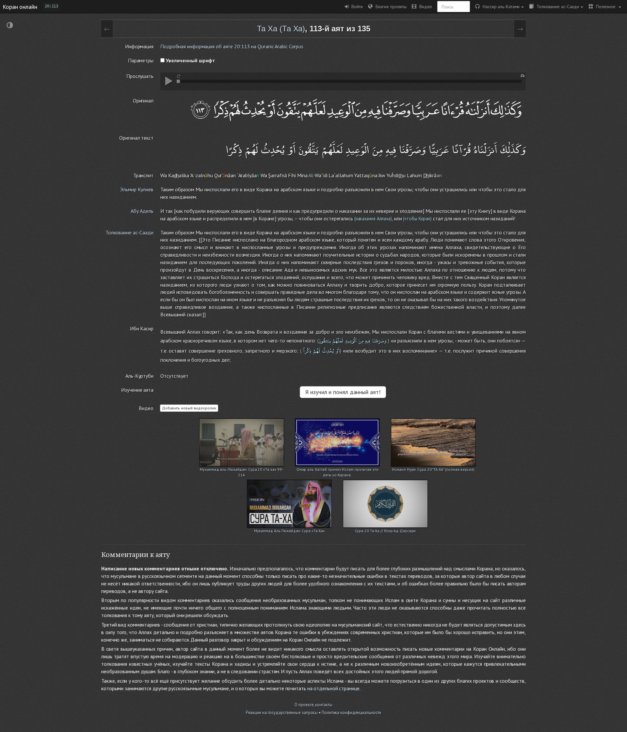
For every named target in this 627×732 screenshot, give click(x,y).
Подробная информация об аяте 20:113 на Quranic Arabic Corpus (231, 46)
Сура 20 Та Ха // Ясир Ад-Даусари (385, 530)
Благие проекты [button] (390, 6)
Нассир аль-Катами (500, 6)
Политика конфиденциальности (351, 712)
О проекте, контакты (313, 705)
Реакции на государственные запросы (282, 712)
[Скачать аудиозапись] (523, 75)
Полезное (605, 6)
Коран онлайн (20, 6)
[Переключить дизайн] (10, 26)
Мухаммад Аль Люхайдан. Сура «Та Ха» (289, 530)
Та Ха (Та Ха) (281, 28)
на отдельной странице (333, 688)
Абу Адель (142, 211)
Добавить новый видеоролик (189, 408)
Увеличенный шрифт (190, 60)
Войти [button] (356, 6)
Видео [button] (424, 6)
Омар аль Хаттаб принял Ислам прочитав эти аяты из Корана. (337, 470)
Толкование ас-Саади (556, 6)
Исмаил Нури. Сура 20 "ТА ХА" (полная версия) (433, 469)
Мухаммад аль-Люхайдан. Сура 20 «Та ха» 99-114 (241, 470)
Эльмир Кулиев (136, 189)
